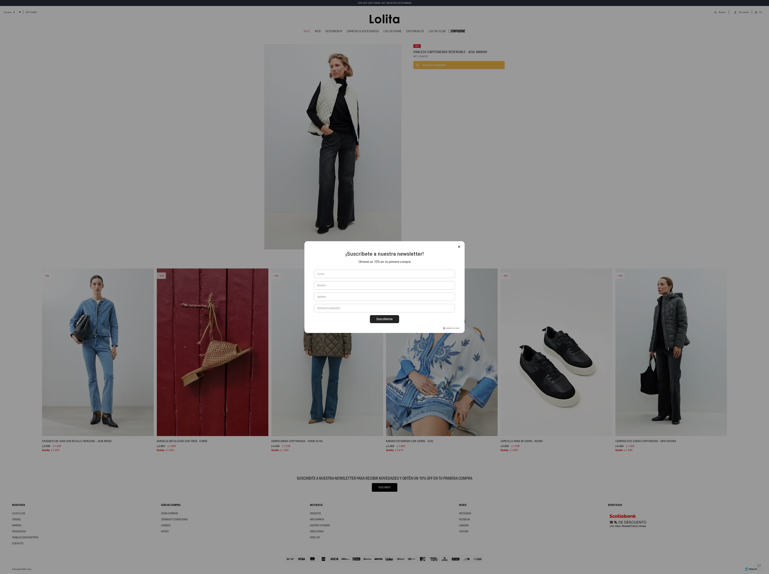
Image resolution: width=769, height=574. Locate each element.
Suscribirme (384, 319)
